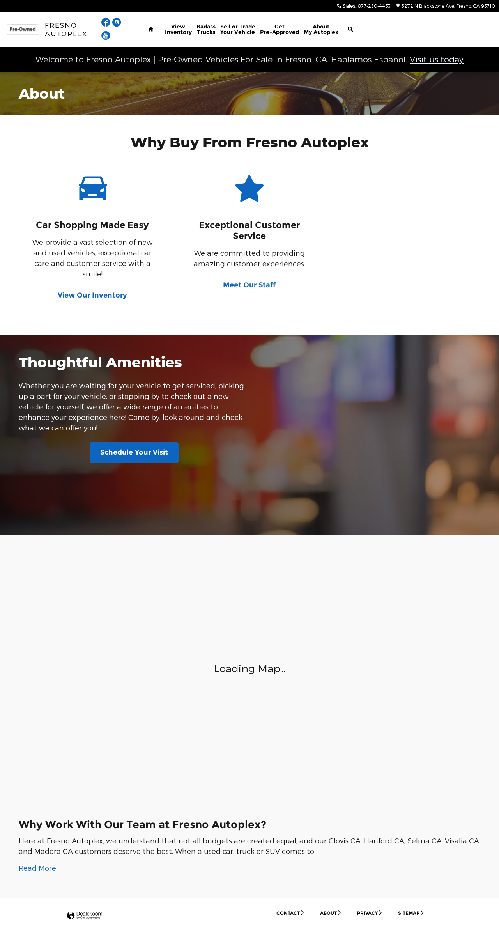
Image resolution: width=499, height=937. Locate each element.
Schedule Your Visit (134, 452)
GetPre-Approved (279, 29)
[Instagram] (116, 23)
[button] (37, 868)
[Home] (22, 29)
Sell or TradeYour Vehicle (237, 29)
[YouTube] (105, 36)
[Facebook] (106, 23)
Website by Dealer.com (84, 916)
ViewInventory (178, 29)
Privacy (367, 913)
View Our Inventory (92, 295)
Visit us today (437, 59)
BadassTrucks (206, 29)
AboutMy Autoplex (321, 29)
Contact (288, 913)
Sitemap (408, 913)
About (328, 913)
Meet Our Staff (249, 285)
